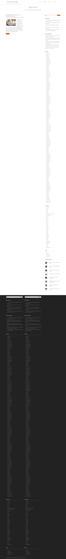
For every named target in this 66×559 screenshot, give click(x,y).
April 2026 (8, 340)
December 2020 (48, 126)
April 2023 (47, 94)
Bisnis (47, 211)
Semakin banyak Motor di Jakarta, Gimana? (52, 35)
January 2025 (9, 356)
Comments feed (9, 552)
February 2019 (9, 444)
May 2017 (47, 180)
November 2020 (9, 416)
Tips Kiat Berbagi (12, 2)
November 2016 (48, 187)
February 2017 (48, 183)
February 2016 (48, 198)
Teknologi (49, 1)
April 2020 (47, 136)
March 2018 (47, 167)
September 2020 (48, 130)
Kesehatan (47, 227)
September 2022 (9, 389)
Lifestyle (54, 1)
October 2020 (48, 129)
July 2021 (47, 119)
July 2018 (47, 162)
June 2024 (47, 79)
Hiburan (47, 221)
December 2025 (48, 60)
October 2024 (48, 74)
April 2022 (47, 109)
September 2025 (48, 63)
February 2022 (48, 110)
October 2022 (48, 101)
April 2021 (8, 410)
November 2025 (9, 345)
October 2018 (9, 449)
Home (40, 1)
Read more (7, 33)
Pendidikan (47, 237)
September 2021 (48, 116)
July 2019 (47, 147)
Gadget (8, 515)
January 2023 (9, 384)
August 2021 (9, 405)
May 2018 (47, 165)
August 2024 (9, 361)
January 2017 (9, 477)
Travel (47, 246)
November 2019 (48, 142)
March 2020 (9, 426)
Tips (58, 1)
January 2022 (48, 111)
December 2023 (48, 85)
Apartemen (47, 207)
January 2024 (48, 84)
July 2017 (47, 177)
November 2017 (48, 172)
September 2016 (9, 482)
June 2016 (47, 193)
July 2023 (47, 90)
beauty (47, 210)
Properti (47, 238)
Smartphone (47, 242)
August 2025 (48, 64)
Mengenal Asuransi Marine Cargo (49, 48)
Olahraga (47, 233)
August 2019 (48, 146)
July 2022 (47, 105)
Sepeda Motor (48, 241)
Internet (8, 520)
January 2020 (48, 140)
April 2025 (47, 69)
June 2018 (8, 454)
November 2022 (48, 100)
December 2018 (48, 156)
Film (46, 217)
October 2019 (9, 433)
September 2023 (48, 88)
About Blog (44, 1)
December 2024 (48, 73)
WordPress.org (48, 256)
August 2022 (48, 104)
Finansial (47, 218)
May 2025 (47, 68)
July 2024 (47, 78)
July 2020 (8, 421)
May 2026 (47, 55)
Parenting (47, 236)
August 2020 (48, 131)
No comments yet (21, 17)
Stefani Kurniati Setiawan (15, 17)
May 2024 (47, 80)
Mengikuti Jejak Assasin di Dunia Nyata (54, 273)
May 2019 (47, 150)
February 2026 (48, 58)
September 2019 (48, 145)
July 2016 (47, 192)
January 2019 (48, 155)
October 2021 (48, 115)
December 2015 (48, 201)
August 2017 (48, 176)
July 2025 (47, 65)
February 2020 (48, 139)
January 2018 (48, 170)
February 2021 (48, 124)
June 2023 (8, 377)
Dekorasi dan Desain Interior (11, 508)
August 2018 (48, 161)
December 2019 (48, 141)
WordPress (15, 557)
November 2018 (48, 157)
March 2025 (47, 70)
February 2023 (48, 96)
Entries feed (47, 253)
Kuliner (47, 228)
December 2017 (48, 171)
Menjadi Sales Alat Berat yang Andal (12, 328)
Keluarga (47, 226)
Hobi (46, 222)
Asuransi (8, 503)
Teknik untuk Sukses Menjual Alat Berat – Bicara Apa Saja (15, 327)
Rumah (8, 536)
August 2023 (48, 89)
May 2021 (47, 121)
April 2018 (47, 166)
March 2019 (47, 152)
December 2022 (48, 99)
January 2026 (48, 59)
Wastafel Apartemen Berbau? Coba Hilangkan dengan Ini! (13, 15)
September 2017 (48, 175)
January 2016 (9, 493)
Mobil (47, 231)
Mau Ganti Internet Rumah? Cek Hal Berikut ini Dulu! (14, 307)
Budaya (47, 212)
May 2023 (47, 93)
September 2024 (48, 75)
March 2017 (47, 182)
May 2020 (47, 135)
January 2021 (48, 125)
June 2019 (8, 438)
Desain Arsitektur (48, 215)
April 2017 (47, 181)
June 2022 (47, 106)
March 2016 (47, 197)
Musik (47, 232)
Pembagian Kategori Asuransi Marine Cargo (52, 47)
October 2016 (48, 188)
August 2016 (48, 191)
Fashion (47, 216)
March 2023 (47, 95)
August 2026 (48, 53)
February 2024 (48, 83)
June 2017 (8, 470)
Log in (47, 252)
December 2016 (48, 186)
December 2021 (9, 400)
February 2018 (9, 460)
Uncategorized (48, 247)
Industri (47, 223)
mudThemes (24, 557)
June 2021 (47, 120)
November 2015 (48, 202)
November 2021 (48, 114)
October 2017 (9, 465)
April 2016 (47, 196)
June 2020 (47, 134)
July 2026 (47, 54)
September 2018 (48, 160)
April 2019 (47, 151)
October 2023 (9, 372)
